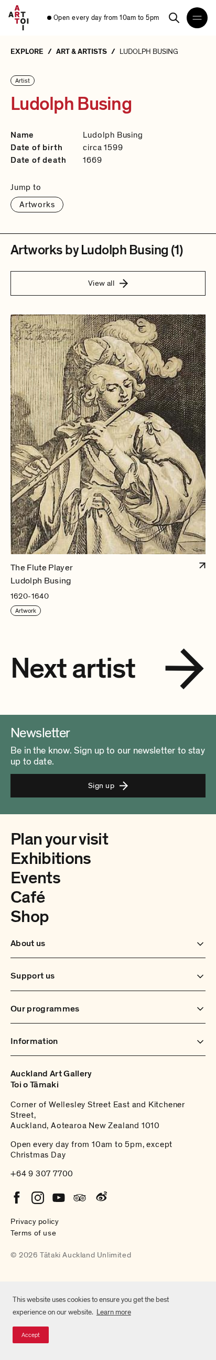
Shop (29, 916)
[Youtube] (58, 1198)
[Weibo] (100, 1198)
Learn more (113, 1312)
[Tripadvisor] (79, 1198)
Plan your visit (59, 839)
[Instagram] (37, 1198)
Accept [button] (30, 1335)
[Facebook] (16, 1198)
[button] (108, 465)
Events (35, 878)
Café (27, 897)
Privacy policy (34, 1221)
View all (101, 283)
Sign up (101, 785)
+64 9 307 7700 (41, 1173)
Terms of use (33, 1233)
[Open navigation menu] (197, 17)
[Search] (174, 17)
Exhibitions (50, 858)
